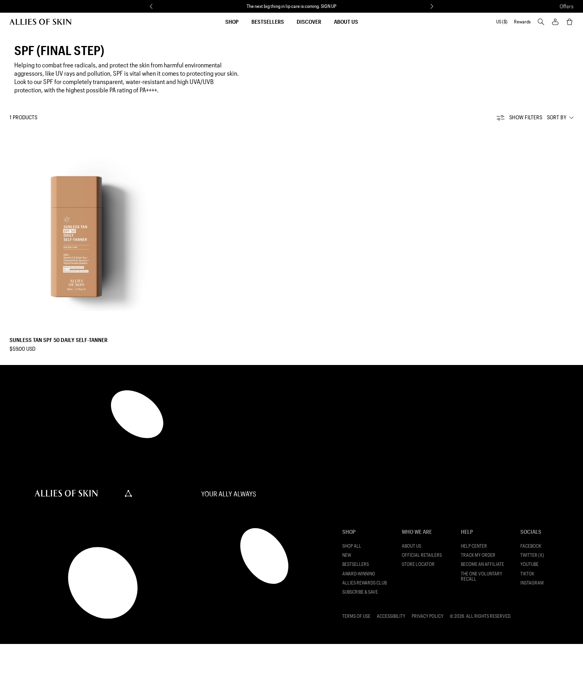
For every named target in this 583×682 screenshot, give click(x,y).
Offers (566, 6)
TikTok (527, 573)
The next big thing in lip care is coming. (291, 6)
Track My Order (478, 555)
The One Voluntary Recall (481, 576)
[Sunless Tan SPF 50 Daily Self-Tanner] (78, 220)
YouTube (529, 564)
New (346, 555)
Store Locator (418, 564)
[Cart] (569, 22)
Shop (232, 21)
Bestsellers (267, 21)
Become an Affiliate (482, 564)
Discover (309, 21)
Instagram (532, 582)
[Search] (541, 22)
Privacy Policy (427, 616)
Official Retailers (422, 555)
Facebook (530, 545)
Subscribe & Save (360, 591)
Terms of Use (356, 616)
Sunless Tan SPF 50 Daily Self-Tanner (58, 339)
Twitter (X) (532, 555)
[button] (151, 6)
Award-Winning (358, 573)
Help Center (474, 545)
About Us (346, 21)
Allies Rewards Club (364, 582)
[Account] (555, 22)
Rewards (522, 21)
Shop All (351, 545)
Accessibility (391, 616)
